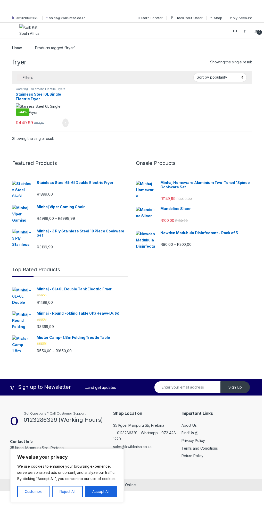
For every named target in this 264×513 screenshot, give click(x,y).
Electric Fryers (55, 89)
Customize (34, 491)
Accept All (100, 491)
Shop (218, 18)
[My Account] (246, 30)
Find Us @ (190, 433)
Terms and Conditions (200, 448)
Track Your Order (189, 18)
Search (235, 30)
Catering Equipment (30, 89)
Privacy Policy (193, 440)
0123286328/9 (27, 18)
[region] (67, 476)
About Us (189, 425)
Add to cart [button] (65, 123)
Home (17, 48)
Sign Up (235, 387)
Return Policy (192, 455)
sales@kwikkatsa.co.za (67, 18)
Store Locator (152, 18)
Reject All (67, 491)
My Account (242, 18)
